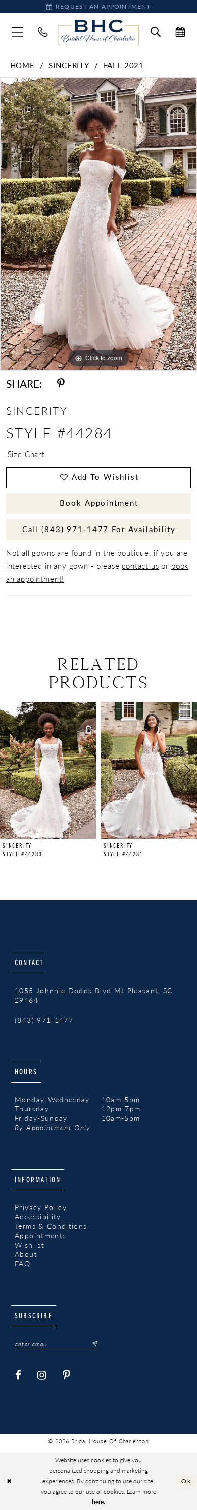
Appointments (40, 1235)
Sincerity (68, 65)
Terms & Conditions (51, 1226)
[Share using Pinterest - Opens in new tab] (61, 383)
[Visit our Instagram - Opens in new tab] (42, 1375)
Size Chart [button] (26, 454)
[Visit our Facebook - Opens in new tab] (18, 1375)
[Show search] (155, 32)
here (98, 1502)
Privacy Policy (41, 1207)
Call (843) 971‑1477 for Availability (99, 529)
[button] (17, 32)
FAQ (22, 1263)
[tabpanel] (98, 224)
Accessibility (38, 1216)
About (26, 1254)
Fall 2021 (124, 65)
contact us (140, 566)
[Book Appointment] (180, 32)
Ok (186, 1481)
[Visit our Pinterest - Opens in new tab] (67, 1375)
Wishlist (29, 1245)
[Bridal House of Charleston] (98, 33)
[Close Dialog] (9, 1481)
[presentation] (48, 770)
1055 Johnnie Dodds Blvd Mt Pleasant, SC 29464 (94, 995)
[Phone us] (42, 32)
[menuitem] (17, 32)
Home (22, 65)
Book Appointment (99, 503)
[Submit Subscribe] (92, 1344)
